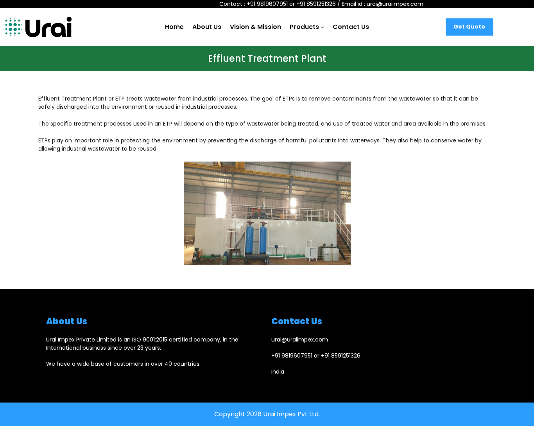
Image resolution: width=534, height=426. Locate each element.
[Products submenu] (322, 27)
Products (304, 26)
